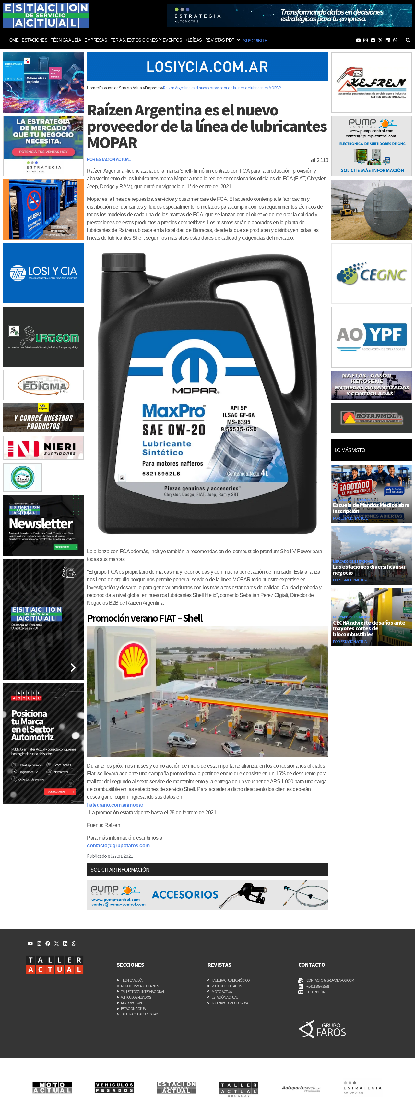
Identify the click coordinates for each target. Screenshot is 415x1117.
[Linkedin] (388, 40)
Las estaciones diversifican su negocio (369, 569)
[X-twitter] (380, 40)
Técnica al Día (66, 40)
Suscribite (255, 41)
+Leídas (193, 40)
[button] (222, 40)
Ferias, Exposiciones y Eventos (146, 40)
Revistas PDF (219, 40)
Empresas (95, 40)
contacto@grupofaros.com (118, 845)
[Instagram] (365, 40)
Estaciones (34, 40)
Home (12, 40)
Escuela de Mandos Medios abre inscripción (371, 508)
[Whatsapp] (395, 40)
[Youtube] (358, 40)
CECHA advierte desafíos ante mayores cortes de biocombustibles (369, 628)
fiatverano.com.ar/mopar (115, 804)
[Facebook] (373, 40)
